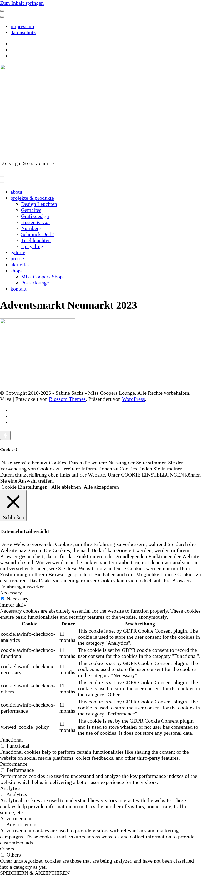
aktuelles (20, 264)
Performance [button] (13, 764)
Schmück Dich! (37, 234)
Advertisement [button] (16, 818)
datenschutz (23, 32)
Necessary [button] (11, 592)
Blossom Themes (67, 399)
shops (17, 270)
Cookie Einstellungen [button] (24, 487)
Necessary (17, 599)
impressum (22, 26)
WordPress (133, 399)
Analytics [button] (10, 788)
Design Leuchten (39, 204)
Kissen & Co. (35, 222)
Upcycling (32, 246)
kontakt (19, 289)
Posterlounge (35, 283)
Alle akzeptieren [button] (101, 487)
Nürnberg (31, 228)
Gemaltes (31, 210)
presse (17, 258)
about (16, 192)
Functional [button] (11, 740)
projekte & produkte (32, 198)
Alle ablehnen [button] (66, 487)
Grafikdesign (35, 216)
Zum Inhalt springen (22, 3)
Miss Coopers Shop (42, 276)
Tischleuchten (36, 240)
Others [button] (7, 849)
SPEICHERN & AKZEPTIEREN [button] (35, 873)
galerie (18, 252)
